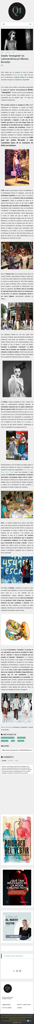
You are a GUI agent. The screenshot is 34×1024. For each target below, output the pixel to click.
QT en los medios (7, 1007)
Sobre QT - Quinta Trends (23, 1004)
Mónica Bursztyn (18, 75)
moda (13, 52)
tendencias (8, 52)
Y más (20, 1022)
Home (2, 52)
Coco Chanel (10, 472)
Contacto (19, 1007)
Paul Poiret (26, 469)
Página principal (6, 1004)
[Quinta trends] (17, 20)
